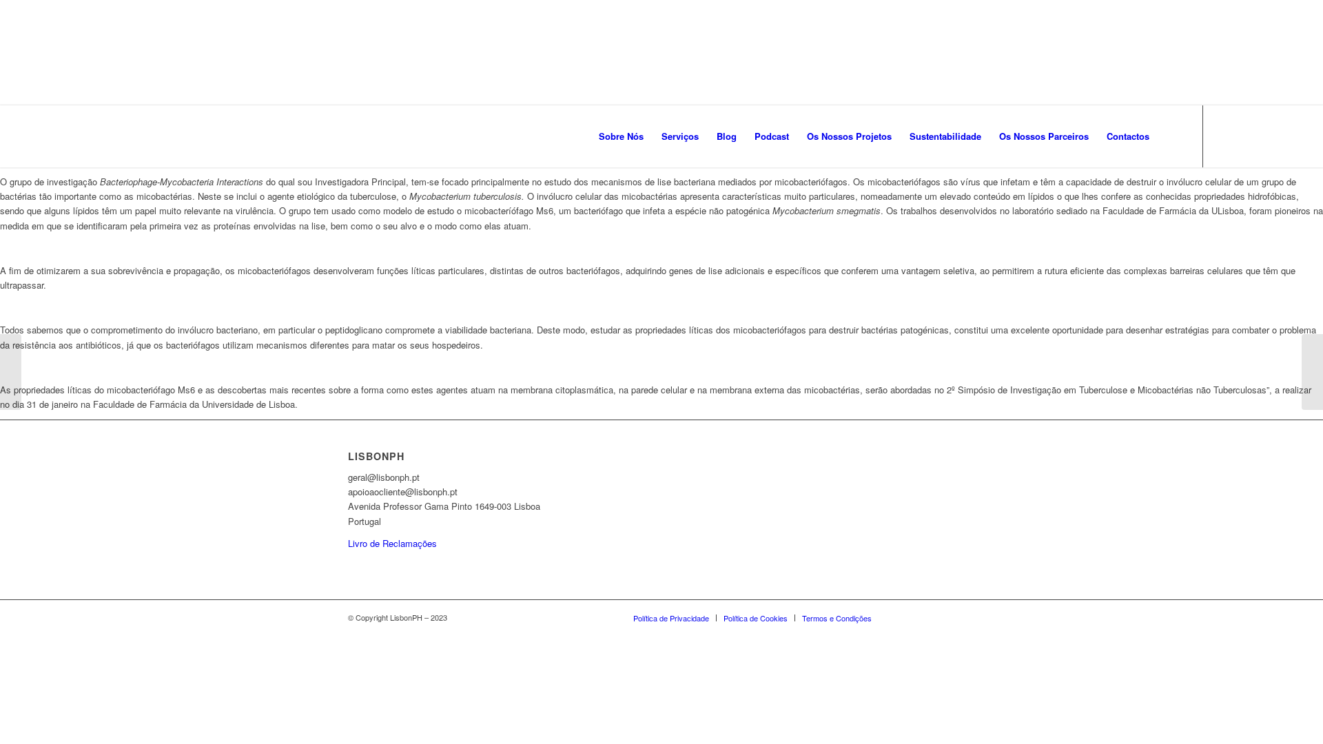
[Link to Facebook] (1224, 135)
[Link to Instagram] (1245, 135)
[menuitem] (621, 136)
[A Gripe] (10, 372)
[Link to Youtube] (1286, 135)
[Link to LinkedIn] (1265, 135)
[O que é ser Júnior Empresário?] (1312, 372)
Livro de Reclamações (392, 543)
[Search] (1171, 136)
